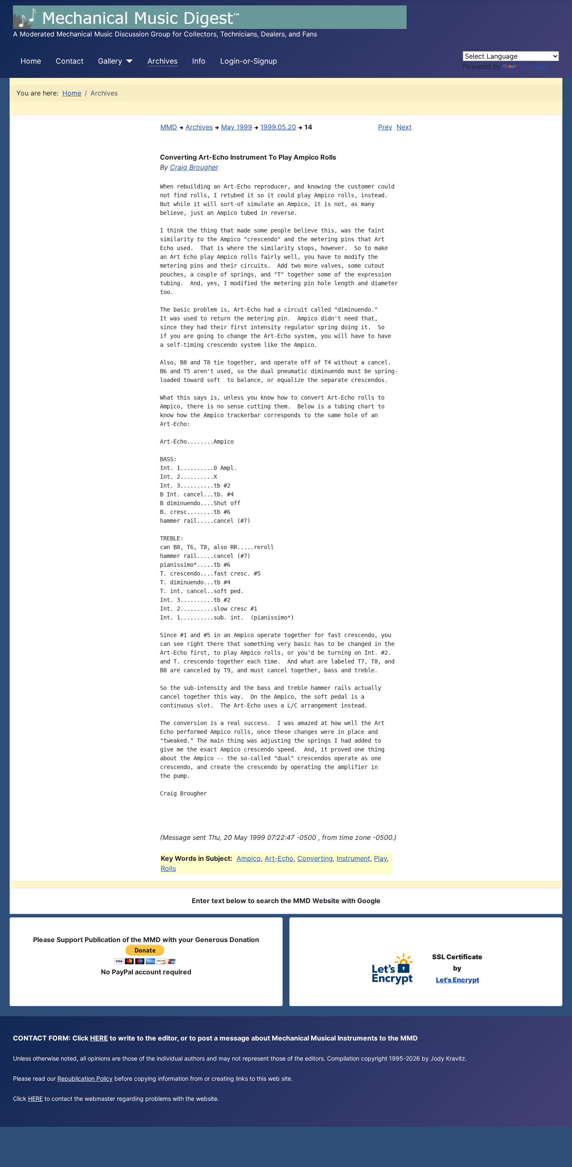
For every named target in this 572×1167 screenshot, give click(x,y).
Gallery (110, 61)
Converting (315, 858)
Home (31, 61)
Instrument (353, 858)
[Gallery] (127, 61)
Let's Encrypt (457, 980)
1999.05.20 (278, 127)
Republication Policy (85, 1078)
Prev (385, 127)
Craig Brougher (194, 167)
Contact (69, 61)
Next (404, 127)
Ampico (249, 858)
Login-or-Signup (248, 61)
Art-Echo (279, 858)
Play (380, 858)
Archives (162, 61)
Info (199, 61)
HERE (99, 1038)
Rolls (168, 868)
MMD (168, 127)
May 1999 (236, 127)
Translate (532, 66)
